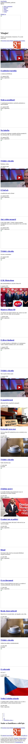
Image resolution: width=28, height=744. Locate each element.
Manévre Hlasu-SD (8, 310)
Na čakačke (5, 130)
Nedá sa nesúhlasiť (8, 100)
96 (4, 718)
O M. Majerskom (7, 280)
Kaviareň (6, 7)
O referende (5, 669)
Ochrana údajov (22, 738)
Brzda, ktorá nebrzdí (9, 611)
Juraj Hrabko (4, 1)
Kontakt (16, 738)
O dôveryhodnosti (7, 340)
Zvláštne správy (7, 489)
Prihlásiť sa (3, 14)
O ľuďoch (4, 190)
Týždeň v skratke (7, 161)
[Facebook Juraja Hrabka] (7, 40)
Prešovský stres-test (8, 429)
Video (5, 9)
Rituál (3, 550)
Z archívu (6, 10)
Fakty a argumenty (8, 6)
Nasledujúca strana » (8, 720)
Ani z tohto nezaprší (8, 219)
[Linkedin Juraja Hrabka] (7, 48)
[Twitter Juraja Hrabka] (19, 40)
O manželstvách (7, 400)
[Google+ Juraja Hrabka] (17, 48)
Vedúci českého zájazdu (10, 698)
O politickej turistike (9, 71)
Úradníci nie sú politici (9, 519)
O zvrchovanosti (7, 580)
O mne (5, 11)
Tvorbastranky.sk (19, 742)
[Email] (24, 48)
